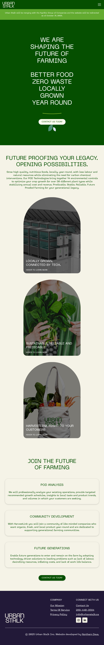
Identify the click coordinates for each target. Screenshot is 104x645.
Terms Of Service (60, 610)
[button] (98, 5)
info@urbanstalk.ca (87, 615)
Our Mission (57, 606)
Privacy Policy (58, 615)
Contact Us (82, 606)
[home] (9, 5)
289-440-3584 (85, 610)
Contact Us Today (52, 122)
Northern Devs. (90, 634)
